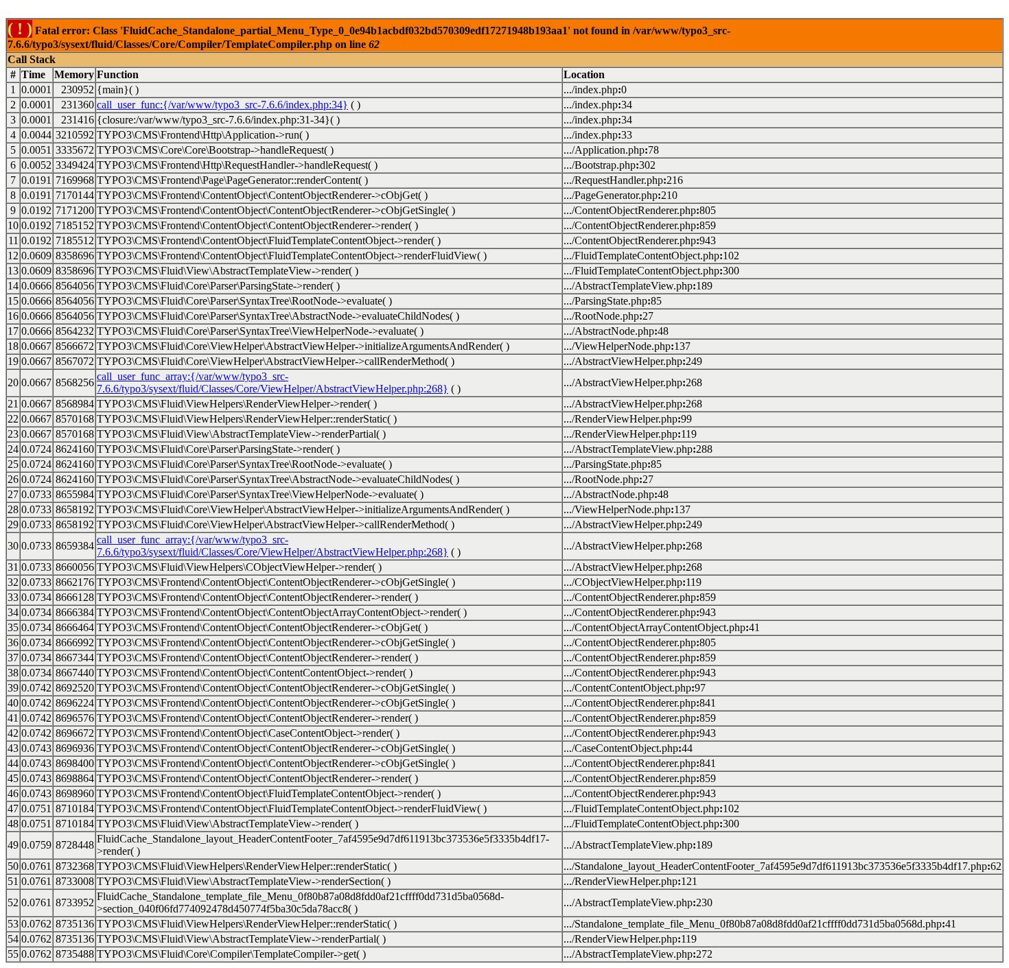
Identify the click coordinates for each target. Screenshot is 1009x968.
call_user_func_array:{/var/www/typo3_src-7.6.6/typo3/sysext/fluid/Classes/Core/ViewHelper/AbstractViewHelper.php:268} (272, 382)
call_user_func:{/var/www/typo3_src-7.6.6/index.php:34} (222, 104)
